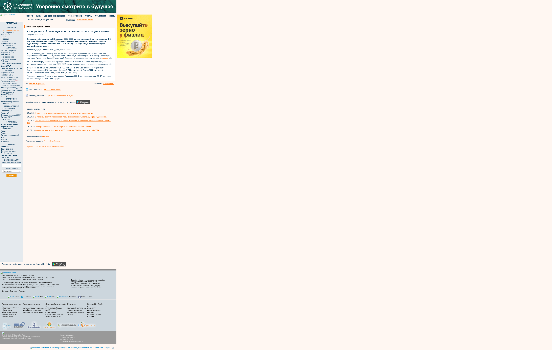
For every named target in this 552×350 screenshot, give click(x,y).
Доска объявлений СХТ (11, 115)
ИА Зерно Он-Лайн (94, 314)
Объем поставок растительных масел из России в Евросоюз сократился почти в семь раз (69, 122)
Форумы (88, 16)
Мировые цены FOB (9, 314)
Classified (70, 314)
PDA (53, 297)
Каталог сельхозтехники (31, 307)
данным (104, 58)
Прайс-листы (6, 153)
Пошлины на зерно (9, 83)
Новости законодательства (8, 42)
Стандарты (5, 104)
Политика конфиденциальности (71, 341)
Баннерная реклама (74, 307)
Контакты (5, 157)
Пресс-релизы (7, 45)
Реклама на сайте (66, 339)
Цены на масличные (9, 77)
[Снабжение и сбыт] (7, 325)
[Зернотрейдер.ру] (67, 324)
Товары (112, 16)
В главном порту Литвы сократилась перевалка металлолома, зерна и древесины (71, 117)
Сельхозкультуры (51, 307)
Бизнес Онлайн (86, 297)
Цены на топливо (8, 79)
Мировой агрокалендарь (11, 90)
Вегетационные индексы (11, 88)
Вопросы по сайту (93, 310)
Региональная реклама (75, 312)
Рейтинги (4, 61)
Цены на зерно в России (11, 68)
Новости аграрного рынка (38, 26)
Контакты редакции (67, 335)
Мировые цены (7, 75)
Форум (3, 131)
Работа (4, 139)
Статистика (5, 119)
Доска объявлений (55, 304)
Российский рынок (8, 50)
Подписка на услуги (67, 337)
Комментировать (37, 84)
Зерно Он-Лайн (95, 304)
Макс (17, 297)
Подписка (70, 20)
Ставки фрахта (7, 92)
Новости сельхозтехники (32, 310)
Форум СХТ (5, 113)
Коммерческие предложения (33, 312)
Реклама (22, 291)
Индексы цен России (9, 312)
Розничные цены (9, 81)
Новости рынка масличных (7, 33)
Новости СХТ (6, 111)
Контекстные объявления (76, 309)
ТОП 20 (4, 37)
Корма (47, 310)
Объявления (100, 16)
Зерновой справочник (10, 101)
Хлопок (4, 96)
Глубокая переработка (10, 86)
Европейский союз (52, 141)
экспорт (45, 136)
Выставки (5, 142)
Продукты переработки (53, 309)
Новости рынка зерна (10, 30)
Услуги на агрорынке (53, 316)
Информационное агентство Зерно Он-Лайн (18, 275)
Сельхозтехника (75, 16)
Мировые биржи (7, 73)
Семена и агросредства (54, 314)
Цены (38, 16)
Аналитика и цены (11, 304)
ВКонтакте (72, 297)
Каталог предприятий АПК (10, 136)
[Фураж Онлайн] (49, 324)
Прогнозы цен (6, 70)
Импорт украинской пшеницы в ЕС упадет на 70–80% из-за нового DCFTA (67, 130)
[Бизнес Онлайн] (34, 324)
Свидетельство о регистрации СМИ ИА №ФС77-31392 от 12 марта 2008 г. (29, 277)
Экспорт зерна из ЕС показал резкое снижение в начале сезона (63, 126)
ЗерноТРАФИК (7, 94)
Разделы (4, 133)
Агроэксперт (108, 84)
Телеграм (27, 297)
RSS (41, 297)
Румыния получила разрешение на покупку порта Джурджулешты (64, 113)
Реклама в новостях (74, 310)
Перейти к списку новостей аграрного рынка (45, 146)
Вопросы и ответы (8, 151)
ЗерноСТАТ (6, 309)
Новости (29, 16)
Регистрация (91, 307)
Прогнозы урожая (8, 59)
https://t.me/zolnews (52, 89)
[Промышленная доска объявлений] (20, 324)
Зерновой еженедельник (54, 16)
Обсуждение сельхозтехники (33, 309)
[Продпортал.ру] (86, 324)
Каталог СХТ (6, 117)
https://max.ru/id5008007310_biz (59, 95)
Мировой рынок (7, 52)
